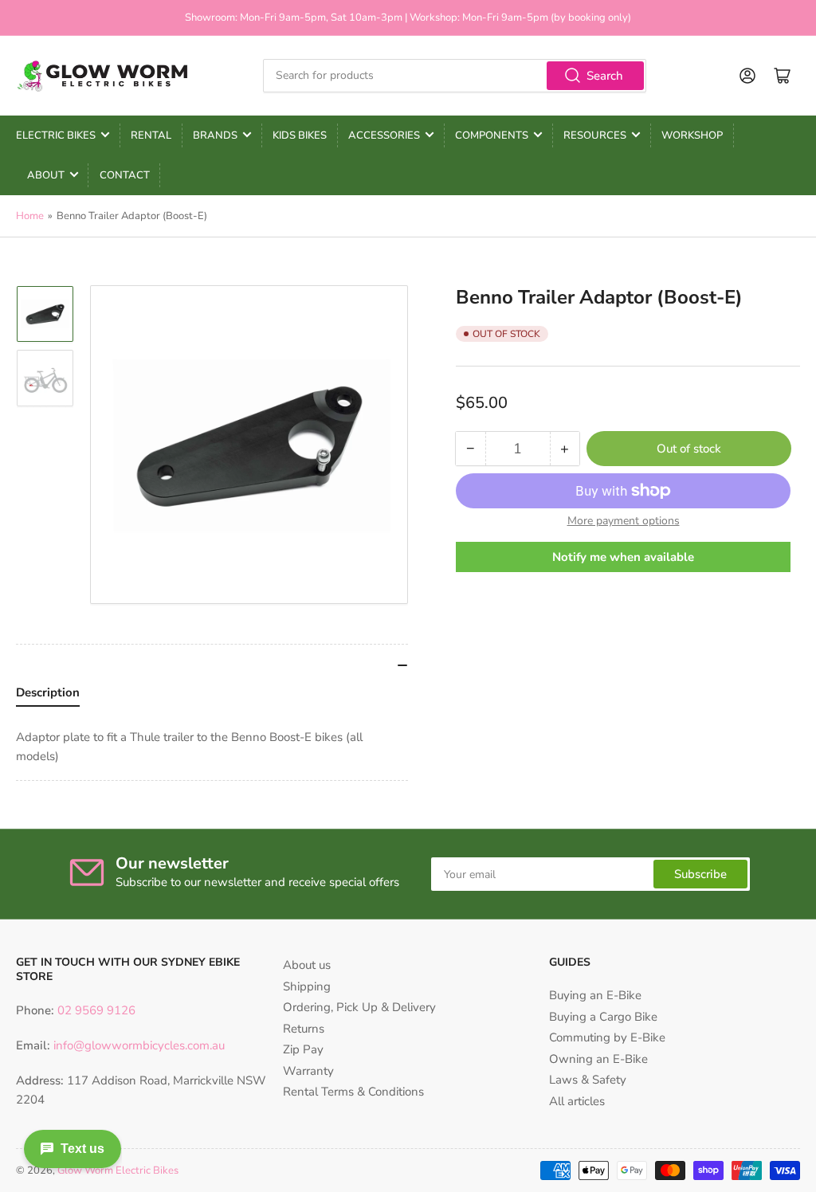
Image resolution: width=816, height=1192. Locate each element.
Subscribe (700, 874)
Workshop (692, 135)
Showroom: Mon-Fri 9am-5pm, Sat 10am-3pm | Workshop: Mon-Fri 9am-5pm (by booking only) (408, 17)
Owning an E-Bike (598, 1059)
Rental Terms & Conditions (353, 1092)
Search (604, 76)
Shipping (307, 986)
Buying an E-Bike (595, 995)
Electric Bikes (56, 135)
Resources (594, 135)
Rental (151, 135)
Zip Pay (303, 1049)
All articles (577, 1101)
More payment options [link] (623, 520)
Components (491, 135)
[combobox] (454, 75)
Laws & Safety (587, 1080)
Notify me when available (623, 557)
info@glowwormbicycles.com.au (139, 1045)
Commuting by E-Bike (607, 1037)
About (46, 175)
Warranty (308, 1071)
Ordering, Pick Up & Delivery (359, 1007)
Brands (215, 135)
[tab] (48, 696)
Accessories (384, 135)
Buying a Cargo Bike (603, 1017)
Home (30, 216)
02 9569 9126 (94, 1010)
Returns (303, 1029)
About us (307, 965)
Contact (125, 175)
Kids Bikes (300, 135)
